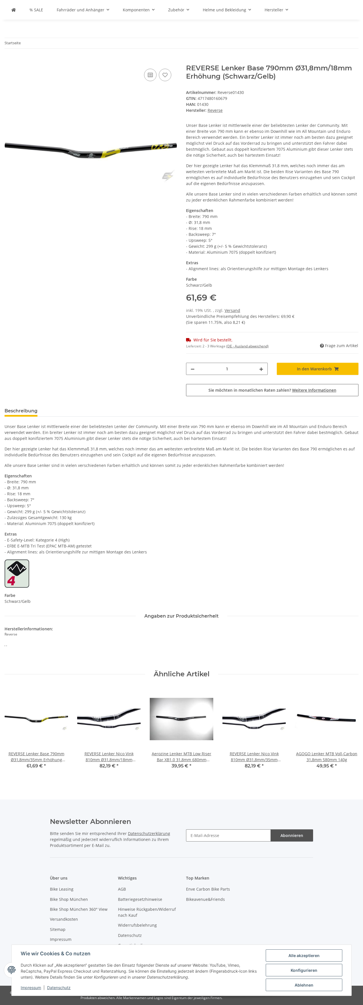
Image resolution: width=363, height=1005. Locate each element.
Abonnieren (291, 835)
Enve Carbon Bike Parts (208, 889)
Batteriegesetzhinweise (140, 899)
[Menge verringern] (192, 369)
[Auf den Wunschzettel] (165, 75)
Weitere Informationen (314, 390)
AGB (122, 889)
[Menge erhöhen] (261, 369)
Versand (232, 310)
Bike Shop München (69, 899)
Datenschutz (59, 987)
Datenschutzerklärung (149, 833)
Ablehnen (304, 985)
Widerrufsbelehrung (137, 925)
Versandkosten (64, 919)
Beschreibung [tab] (21, 411)
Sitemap (58, 929)
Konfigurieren (304, 970)
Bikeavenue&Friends (205, 899)
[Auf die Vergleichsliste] (150, 75)
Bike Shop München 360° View (78, 909)
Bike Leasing (61, 889)
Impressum (31, 987)
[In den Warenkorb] (9, 61)
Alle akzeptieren (304, 955)
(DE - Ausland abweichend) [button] (247, 346)
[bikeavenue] (14, 10)
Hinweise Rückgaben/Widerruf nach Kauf (147, 912)
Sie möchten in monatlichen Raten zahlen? (272, 390)
